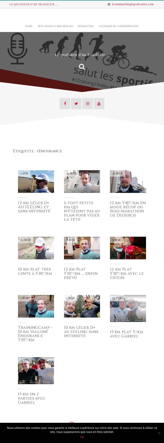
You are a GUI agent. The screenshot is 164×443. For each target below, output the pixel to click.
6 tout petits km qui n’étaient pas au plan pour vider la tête (82, 211)
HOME (29, 26)
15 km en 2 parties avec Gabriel (31, 398)
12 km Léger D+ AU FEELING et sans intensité (34, 207)
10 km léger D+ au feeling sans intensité (81, 332)
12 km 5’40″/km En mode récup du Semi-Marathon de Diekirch (128, 209)
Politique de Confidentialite (119, 26)
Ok (82, 437)
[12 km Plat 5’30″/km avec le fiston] (128, 248)
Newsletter (86, 26)
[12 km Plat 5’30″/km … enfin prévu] (82, 248)
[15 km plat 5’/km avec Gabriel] (128, 308)
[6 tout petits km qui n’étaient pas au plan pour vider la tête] (82, 181)
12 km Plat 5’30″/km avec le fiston (127, 273)
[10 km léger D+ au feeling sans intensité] (82, 306)
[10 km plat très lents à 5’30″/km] (36, 248)
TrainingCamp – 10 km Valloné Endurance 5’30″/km (35, 334)
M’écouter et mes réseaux (55, 26)
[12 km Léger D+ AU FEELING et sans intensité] (36, 181)
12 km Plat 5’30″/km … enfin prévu (81, 273)
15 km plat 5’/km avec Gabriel (126, 334)
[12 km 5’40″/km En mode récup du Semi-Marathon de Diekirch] (128, 181)
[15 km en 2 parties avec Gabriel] (36, 370)
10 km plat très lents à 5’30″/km (35, 271)
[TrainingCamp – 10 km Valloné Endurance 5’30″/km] (36, 306)
